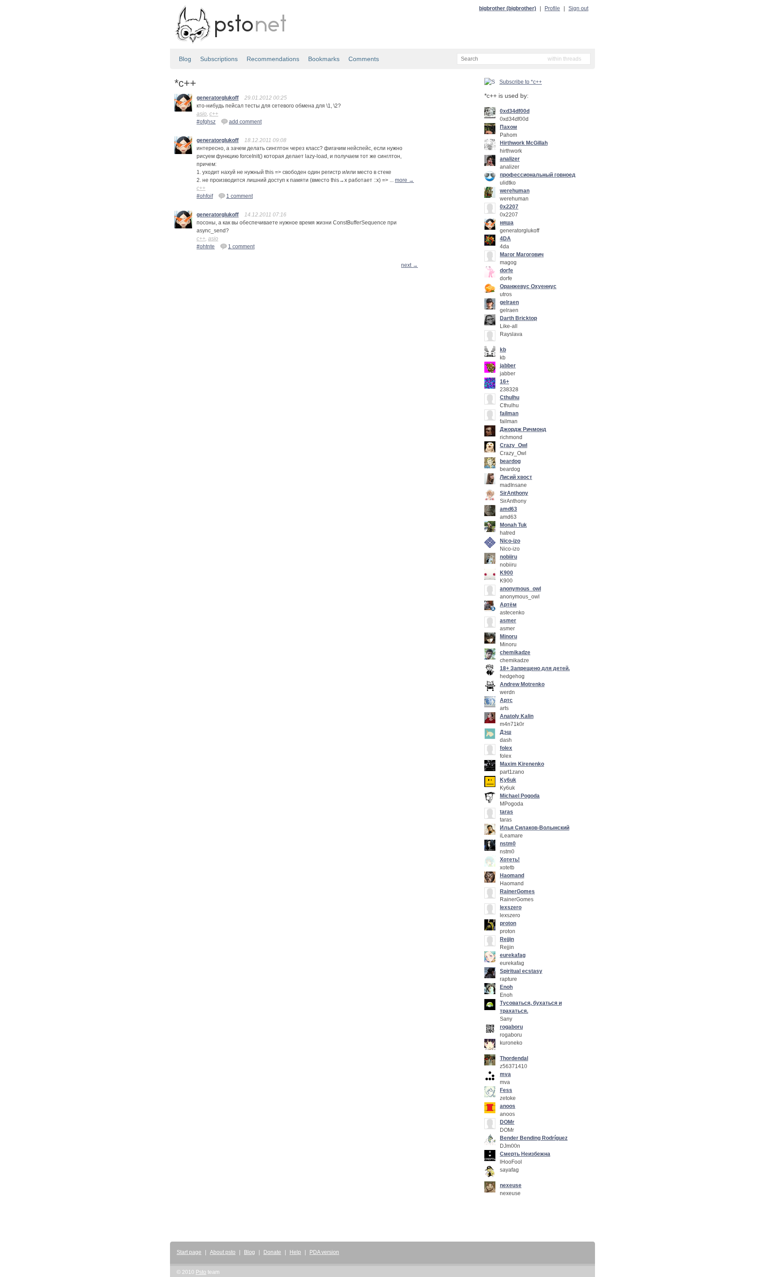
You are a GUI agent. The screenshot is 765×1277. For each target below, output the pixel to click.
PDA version (324, 1252)
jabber (508, 366)
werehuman (514, 191)
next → (409, 265)
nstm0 (508, 844)
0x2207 (509, 207)
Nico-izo (510, 541)
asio (202, 114)
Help (295, 1252)
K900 (506, 573)
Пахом (508, 127)
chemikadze (515, 652)
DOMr (507, 1122)
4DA (505, 238)
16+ (504, 381)
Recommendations (273, 58)
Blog (185, 58)
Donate (272, 1252)
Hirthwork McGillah (524, 143)
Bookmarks (324, 58)
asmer (508, 620)
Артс (506, 700)
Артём (508, 605)
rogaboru (511, 1027)
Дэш (505, 732)
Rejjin (507, 939)
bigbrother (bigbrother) (507, 8)
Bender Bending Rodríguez (534, 1138)
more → (404, 180)
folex (506, 748)
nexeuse (511, 1185)
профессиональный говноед (538, 175)
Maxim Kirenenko (522, 764)
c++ (213, 114)
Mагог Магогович (522, 254)
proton (508, 923)
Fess (506, 1090)
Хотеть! (510, 859)
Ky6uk (508, 780)
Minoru (508, 636)
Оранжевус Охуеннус (528, 286)
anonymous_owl (520, 589)
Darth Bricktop (518, 318)
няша (507, 223)
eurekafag (512, 955)
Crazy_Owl (513, 445)
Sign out (578, 8)
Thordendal (514, 1058)
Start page (189, 1252)
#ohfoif (205, 196)
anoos (507, 1106)
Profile (552, 8)
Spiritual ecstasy (521, 971)
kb (503, 350)
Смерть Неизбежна (525, 1154)
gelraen (509, 302)
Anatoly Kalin (516, 716)
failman (509, 413)
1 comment (239, 196)
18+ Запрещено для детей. (535, 668)
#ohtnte (206, 246)
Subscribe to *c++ (520, 82)
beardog (510, 461)
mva (505, 1074)
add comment (245, 122)
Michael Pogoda (520, 796)
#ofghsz (206, 122)
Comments (363, 58)
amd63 (508, 509)
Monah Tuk (513, 525)
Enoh (506, 987)
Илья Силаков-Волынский (534, 828)
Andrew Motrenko (522, 684)
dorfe (506, 270)
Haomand (512, 875)
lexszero (511, 907)
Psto (201, 1272)
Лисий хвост (516, 477)
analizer (510, 159)
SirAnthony (514, 493)
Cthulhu (509, 397)
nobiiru (508, 557)
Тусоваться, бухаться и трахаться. (531, 1007)
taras (506, 812)
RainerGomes (517, 891)
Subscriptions (219, 58)
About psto (223, 1252)
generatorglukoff (218, 98)
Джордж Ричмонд (523, 429)
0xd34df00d (514, 111)
